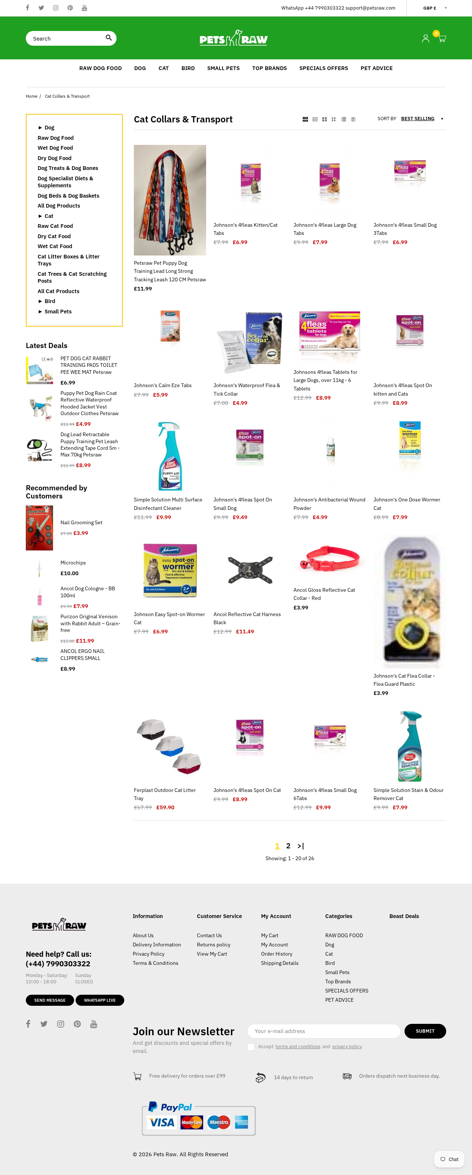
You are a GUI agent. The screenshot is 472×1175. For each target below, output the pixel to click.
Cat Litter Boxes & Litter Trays (69, 260)
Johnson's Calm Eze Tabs (163, 385)
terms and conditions (297, 1047)
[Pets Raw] (236, 37)
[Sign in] (425, 38)
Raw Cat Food (55, 225)
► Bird (46, 301)
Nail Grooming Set (81, 522)
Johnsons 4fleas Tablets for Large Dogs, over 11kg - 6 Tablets (325, 380)
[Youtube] (84, 8)
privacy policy (347, 1047)
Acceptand (310, 1046)
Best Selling (417, 118)
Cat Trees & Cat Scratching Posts (72, 277)
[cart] (442, 38)
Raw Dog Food (56, 137)
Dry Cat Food (54, 236)
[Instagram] (56, 8)
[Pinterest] (70, 8)
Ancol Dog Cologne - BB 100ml (87, 591)
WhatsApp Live (100, 1000)
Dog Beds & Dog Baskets (68, 195)
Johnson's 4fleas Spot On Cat (247, 790)
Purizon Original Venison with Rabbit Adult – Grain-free (90, 623)
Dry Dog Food (55, 157)
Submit (425, 1031)
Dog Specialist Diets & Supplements (65, 182)
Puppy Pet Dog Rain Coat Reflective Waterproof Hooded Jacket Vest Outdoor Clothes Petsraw (89, 403)
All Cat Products (58, 291)
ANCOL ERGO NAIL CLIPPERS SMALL (82, 654)
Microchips (73, 562)
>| (301, 846)
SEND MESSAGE (50, 1000)
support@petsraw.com (370, 8)
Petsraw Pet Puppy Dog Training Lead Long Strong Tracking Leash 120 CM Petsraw (170, 271)
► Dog (46, 127)
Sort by (387, 119)
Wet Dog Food (55, 147)
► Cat (45, 215)
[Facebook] (28, 8)
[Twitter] (41, 8)
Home (32, 96)
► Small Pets (55, 311)
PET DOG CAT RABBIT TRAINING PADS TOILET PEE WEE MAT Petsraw (88, 365)
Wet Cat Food (55, 246)
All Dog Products (59, 205)
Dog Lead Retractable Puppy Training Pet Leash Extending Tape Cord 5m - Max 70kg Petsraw (90, 444)
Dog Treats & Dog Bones (68, 167)
